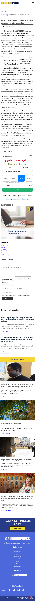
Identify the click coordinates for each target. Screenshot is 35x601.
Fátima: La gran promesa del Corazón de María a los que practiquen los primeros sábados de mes (17, 498)
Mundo (3, 11)
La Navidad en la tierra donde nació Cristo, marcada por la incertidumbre (17, 22)
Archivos (11, 575)
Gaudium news (4, 14)
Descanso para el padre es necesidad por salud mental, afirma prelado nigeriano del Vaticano (17, 386)
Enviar (7, 298)
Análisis (3, 247)
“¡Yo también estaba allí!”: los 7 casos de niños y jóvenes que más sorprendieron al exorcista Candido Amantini (17, 339)
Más (4, 332)
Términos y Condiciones (27, 598)
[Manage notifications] (31, 597)
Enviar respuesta (22, 278)
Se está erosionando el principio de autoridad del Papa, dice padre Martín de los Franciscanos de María (17, 319)
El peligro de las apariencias (11, 423)
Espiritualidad (4, 249)
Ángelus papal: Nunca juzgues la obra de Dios (16, 460)
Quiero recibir (17, 528)
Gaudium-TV (4, 251)
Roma (2, 254)
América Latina (5, 246)
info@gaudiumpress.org (17, 582)
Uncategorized (5, 256)
